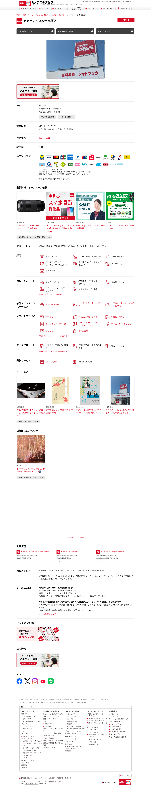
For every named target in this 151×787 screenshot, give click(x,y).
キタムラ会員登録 (115, 724)
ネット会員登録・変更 (114, 1)
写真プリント (25, 714)
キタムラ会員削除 (115, 729)
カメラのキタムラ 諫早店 (70, 552)
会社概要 (86, 1)
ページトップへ (126, 775)
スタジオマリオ (49, 724)
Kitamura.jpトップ (27, 707)
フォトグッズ (25, 763)
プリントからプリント (29, 750)
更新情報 (68, 751)
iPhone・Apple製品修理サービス (53, 714)
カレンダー (24, 758)
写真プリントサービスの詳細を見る (54, 336)
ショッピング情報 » (72, 711)
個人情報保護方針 (26, 778)
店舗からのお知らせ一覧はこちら (30, 477)
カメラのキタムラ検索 (40, 15)
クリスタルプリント (29, 716)
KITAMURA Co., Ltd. (31, 784)
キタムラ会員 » (114, 721)
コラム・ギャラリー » (95, 711)
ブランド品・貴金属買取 (74, 726)
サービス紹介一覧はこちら (28, 421)
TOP (18, 15)
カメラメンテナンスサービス (52, 716)
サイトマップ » (114, 734)
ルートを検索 (66, 117)
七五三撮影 (48, 726)
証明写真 (24, 765)
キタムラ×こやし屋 (49, 747)
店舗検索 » (113, 711)
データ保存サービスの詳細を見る (53, 352)
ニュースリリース (40, 778)
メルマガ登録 (127, 1)
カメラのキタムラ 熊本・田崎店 (112, 552)
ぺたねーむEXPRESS (27, 760)
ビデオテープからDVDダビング (32, 741)
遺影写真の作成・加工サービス (32, 753)
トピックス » (69, 741)
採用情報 (93, 1)
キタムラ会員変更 (115, 726)
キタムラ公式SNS (48, 738)
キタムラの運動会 (92, 727)
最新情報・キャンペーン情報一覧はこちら (34, 237)
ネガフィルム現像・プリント (31, 721)
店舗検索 (26, 15)
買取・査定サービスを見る (50, 294)
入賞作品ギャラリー (93, 744)
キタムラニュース (70, 734)
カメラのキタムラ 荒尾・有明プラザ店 (35, 552)
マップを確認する (47, 117)
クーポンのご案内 (48, 736)
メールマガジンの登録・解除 (52, 733)
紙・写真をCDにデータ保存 (31, 748)
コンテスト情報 (91, 742)
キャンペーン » (70, 736)
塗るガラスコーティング (50, 719)
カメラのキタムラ (114, 714)
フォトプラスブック (29, 726)
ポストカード (25, 734)
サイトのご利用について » (118, 737)
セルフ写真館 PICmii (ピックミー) (53, 740)
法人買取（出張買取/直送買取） (76, 729)
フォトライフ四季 (92, 732)
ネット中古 (70, 719)
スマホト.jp (46, 721)
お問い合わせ (101, 1)
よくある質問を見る (47, 614)
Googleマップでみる (75, 537)
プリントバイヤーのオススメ (74, 731)
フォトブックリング (29, 731)
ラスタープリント (28, 719)
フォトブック (25, 724)
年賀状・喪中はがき (29, 736)
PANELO (24, 767)
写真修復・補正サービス (30, 755)
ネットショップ (70, 714)
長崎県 (53, 15)
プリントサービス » (28, 711)
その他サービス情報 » (51, 711)
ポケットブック (27, 729)
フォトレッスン (91, 730)
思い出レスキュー (26, 738)
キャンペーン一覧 (70, 739)
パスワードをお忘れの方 (117, 731)
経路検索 (126, 20)
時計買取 (69, 724)
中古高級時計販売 (72, 721)
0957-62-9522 (44, 138)
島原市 (61, 15)
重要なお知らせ (70, 744)
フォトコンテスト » (94, 739)
